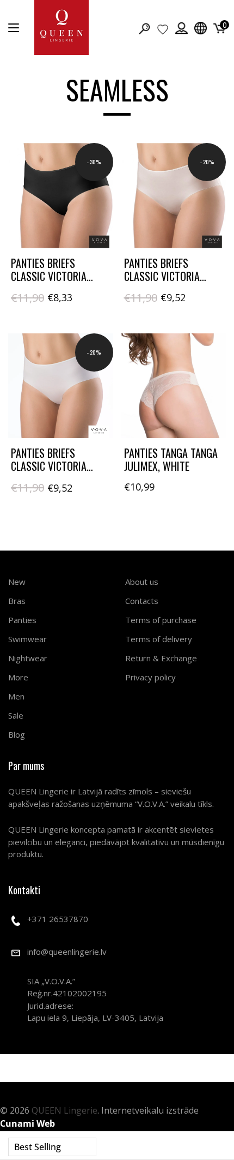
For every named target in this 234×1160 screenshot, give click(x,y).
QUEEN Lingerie (64, 1110)
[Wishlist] (163, 28)
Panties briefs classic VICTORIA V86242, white (49, 466)
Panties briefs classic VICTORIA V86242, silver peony (171, 276)
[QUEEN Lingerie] (61, 27)
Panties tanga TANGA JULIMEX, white (171, 459)
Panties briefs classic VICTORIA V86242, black (49, 276)
